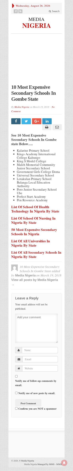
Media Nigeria (21, 107)
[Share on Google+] (37, 121)
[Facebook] (15, 11)
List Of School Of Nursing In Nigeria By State (33, 220)
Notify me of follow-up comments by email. (35, 383)
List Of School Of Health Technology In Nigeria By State (35, 209)
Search (55, 11)
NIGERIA (36, 25)
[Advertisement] (36, 60)
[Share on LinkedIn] (47, 121)
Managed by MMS (45, 464)
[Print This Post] (46, 127)
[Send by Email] (56, 127)
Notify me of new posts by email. (36, 393)
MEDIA (36, 19)
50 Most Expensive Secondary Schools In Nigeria (34, 231)
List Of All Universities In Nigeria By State (30, 243)
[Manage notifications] (64, 463)
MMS (59, 464)
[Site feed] (20, 11)
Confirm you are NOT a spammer (37, 409)
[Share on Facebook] (16, 121)
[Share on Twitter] (27, 121)
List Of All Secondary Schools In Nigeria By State (36, 254)
